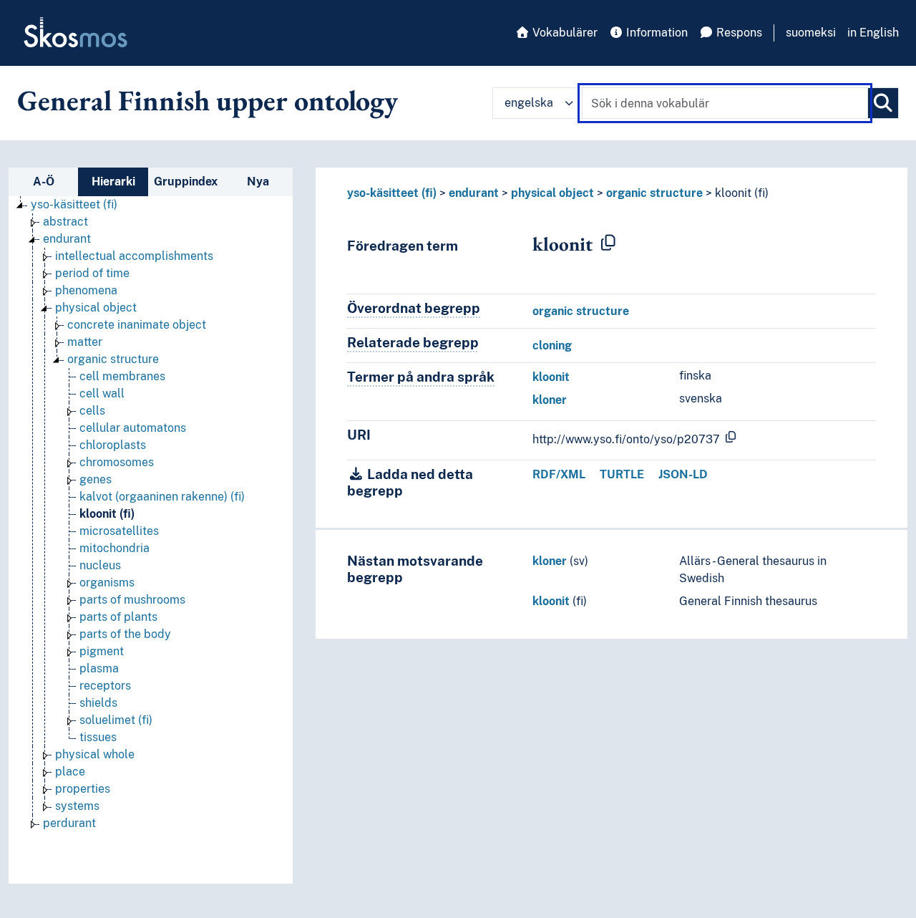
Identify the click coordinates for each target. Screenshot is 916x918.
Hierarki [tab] (113, 181)
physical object (552, 193)
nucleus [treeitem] (100, 565)
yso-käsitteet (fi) (392, 193)
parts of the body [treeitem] (125, 634)
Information (655, 32)
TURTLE (622, 474)
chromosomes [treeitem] (116, 462)
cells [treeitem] (92, 410)
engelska (529, 103)
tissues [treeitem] (98, 737)
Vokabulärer (564, 32)
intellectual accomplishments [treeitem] (134, 256)
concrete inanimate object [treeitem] (136, 325)
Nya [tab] (258, 181)
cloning (552, 345)
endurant (474, 193)
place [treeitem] (70, 771)
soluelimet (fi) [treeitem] (115, 720)
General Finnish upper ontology (207, 100)
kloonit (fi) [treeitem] (107, 514)
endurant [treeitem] (67, 239)
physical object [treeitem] (96, 307)
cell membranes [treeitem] (122, 376)
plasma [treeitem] (99, 668)
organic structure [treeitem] (113, 359)
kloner (549, 400)
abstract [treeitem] (65, 221)
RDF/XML (558, 474)
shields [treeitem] (98, 703)
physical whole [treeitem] (95, 754)
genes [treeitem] (95, 479)
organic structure (654, 193)
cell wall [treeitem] (102, 393)
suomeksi (811, 32)
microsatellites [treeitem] (119, 531)
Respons (737, 32)
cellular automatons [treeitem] (132, 428)
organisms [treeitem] (107, 582)
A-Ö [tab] (43, 181)
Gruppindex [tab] (186, 181)
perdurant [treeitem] (69, 823)
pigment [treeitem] (101, 651)
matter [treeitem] (84, 342)
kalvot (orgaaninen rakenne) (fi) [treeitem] (162, 496)
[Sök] (883, 103)
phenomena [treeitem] (86, 290)
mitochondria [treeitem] (114, 548)
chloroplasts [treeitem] (112, 445)
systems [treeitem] (77, 806)
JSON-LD (683, 474)
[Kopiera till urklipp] (608, 243)
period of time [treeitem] (92, 273)
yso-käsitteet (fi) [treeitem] (74, 204)
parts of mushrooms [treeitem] (132, 600)
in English (873, 32)
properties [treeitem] (82, 789)
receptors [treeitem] (105, 685)
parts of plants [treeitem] (118, 617)
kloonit (551, 377)
